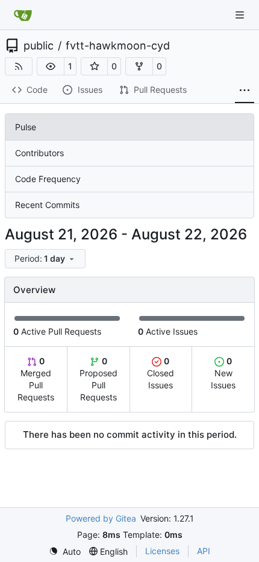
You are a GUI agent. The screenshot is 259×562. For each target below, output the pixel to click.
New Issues (223, 373)
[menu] (45, 258)
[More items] (244, 90)
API (203, 551)
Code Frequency (48, 179)
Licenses (162, 551)
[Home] (23, 15)
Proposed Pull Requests (98, 379)
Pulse (25, 127)
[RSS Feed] (19, 66)
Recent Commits (47, 205)
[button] (50, 66)
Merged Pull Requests (35, 379)
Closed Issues (160, 373)
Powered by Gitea (101, 518)
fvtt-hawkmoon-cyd (118, 46)
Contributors (39, 153)
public (38, 46)
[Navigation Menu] (241, 15)
